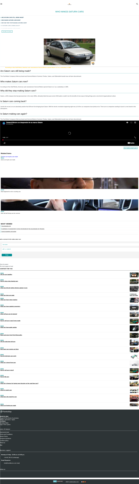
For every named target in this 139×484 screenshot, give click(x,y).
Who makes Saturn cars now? (11, 20)
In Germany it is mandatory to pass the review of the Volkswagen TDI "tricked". (23, 228)
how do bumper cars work (9, 231)
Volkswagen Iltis (6, 226)
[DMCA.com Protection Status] (58, 482)
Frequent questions (5, 438)
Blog (1, 445)
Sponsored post (4, 432)
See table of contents (7, 31)
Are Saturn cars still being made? (12, 17)
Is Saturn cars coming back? (10, 25)
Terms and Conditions (6, 434)
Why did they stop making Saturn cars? (14, 23)
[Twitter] (6, 476)
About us (2, 442)
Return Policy (4, 436)
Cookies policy (4, 440)
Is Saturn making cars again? (10, 28)
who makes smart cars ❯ (131, 148)
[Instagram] (2, 476)
